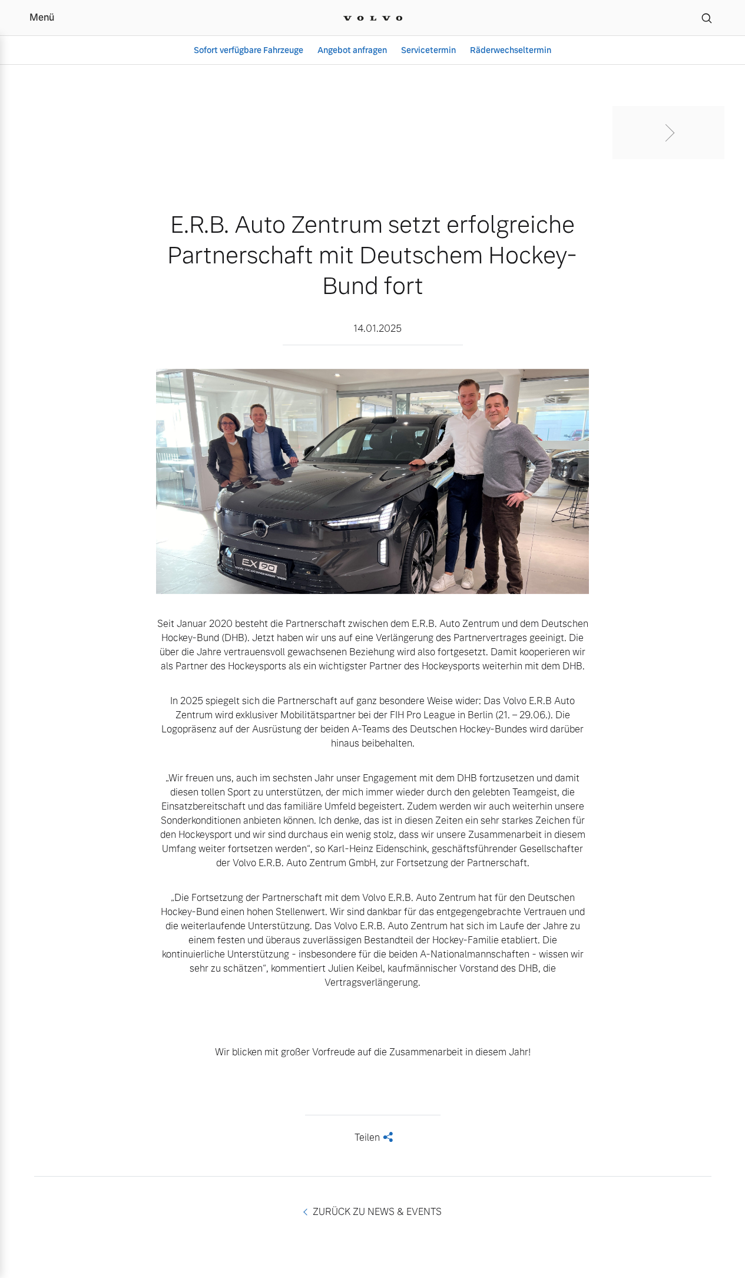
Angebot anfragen (352, 50)
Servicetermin (428, 50)
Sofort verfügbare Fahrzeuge (248, 50)
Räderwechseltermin (510, 50)
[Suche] (706, 18)
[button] (668, 132)
